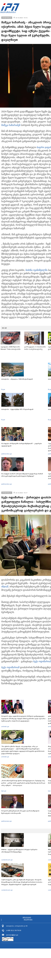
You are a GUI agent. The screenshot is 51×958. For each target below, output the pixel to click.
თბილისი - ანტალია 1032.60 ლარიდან (17, 379)
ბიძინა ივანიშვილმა (36, 270)
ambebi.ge (5, 726)
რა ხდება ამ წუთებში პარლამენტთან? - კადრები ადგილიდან (21, 445)
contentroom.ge (7, 860)
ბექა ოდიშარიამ (10, 667)
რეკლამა (28, 920)
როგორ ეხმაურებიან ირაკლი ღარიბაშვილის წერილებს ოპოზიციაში (20, 812)
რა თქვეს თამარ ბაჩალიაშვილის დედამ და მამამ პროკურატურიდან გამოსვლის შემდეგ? (22, 475)
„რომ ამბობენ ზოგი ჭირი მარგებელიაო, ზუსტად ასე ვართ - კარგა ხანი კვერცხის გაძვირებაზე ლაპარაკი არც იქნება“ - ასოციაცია (23, 783)
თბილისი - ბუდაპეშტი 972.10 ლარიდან (17, 409)
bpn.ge (3, 791)
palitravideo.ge (6, 454)
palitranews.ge (6, 821)
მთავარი (27, 918)
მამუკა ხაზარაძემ (10, 125)
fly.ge (3, 389)
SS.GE (4, 328)
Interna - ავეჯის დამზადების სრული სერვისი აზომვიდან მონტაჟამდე (19, 851)
